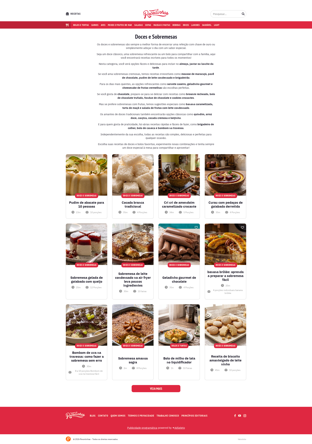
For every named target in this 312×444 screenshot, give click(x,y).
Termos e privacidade (141, 415)
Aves (103, 25)
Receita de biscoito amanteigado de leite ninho (225, 360)
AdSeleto (179, 427)
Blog (93, 415)
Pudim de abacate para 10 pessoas (86, 204)
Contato (103, 415)
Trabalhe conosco (168, 415)
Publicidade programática (142, 427)
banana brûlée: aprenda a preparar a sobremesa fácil (225, 276)
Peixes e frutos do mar (120, 25)
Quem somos (118, 415)
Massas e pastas (162, 25)
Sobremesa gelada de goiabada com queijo (86, 279)
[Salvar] (103, 158)
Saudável (207, 25)
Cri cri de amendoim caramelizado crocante (179, 204)
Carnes (94, 25)
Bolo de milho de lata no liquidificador (179, 360)
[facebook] (235, 415)
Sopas (148, 25)
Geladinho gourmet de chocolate (179, 279)
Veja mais (156, 388)
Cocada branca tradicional (133, 204)
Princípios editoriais (195, 415)
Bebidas (176, 25)
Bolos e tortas (81, 25)
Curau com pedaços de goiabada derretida (225, 204)
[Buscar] (243, 13)
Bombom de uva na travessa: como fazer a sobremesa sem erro (87, 356)
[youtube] (239, 416)
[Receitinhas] (156, 14)
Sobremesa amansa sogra (133, 360)
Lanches (195, 25)
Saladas (138, 25)
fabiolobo (242, 439)
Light (217, 25)
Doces (186, 25)
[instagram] (244, 415)
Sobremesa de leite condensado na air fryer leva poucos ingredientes (133, 279)
